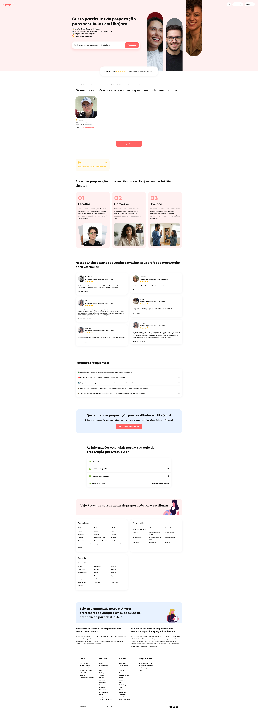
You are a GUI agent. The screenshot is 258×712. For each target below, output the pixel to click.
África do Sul (82, 563)
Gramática (168, 528)
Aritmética (152, 542)
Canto (101, 670)
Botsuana (97, 566)
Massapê (114, 537)
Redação (135, 532)
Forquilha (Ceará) (99, 537)
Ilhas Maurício (82, 572)
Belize (80, 566)
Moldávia (97, 576)
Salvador (81, 534)
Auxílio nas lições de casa (155, 538)
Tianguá (97, 544)
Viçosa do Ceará (116, 544)
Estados (82, 675)
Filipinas (113, 569)
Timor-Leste (115, 582)
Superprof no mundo (86, 670)
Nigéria (113, 576)
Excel (101, 694)
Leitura (151, 528)
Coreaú (80, 537)
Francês (101, 677)
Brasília (121, 670)
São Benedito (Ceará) (85, 544)
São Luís (96, 534)
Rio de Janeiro (123, 665)
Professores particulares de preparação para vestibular (96, 84)
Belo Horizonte (124, 675)
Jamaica (113, 572)
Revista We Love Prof (145, 663)
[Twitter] (174, 707)
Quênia (96, 579)
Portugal (81, 579)
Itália (96, 572)
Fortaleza (97, 528)
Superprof (78, 84)
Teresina (113, 534)
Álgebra (167, 542)
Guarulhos (122, 692)
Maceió (80, 531)
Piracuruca (81, 540)
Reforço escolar (170, 537)
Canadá (96, 569)
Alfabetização (170, 532)
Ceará (114, 84)
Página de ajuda (144, 668)
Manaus (121, 677)
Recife (113, 531)
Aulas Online (84, 673)
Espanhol (102, 680)
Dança (101, 697)
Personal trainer (104, 668)
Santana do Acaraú (100, 540)
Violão (101, 675)
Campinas (122, 694)
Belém (80, 528)
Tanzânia (97, 582)
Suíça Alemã (82, 582)
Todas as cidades (125, 699)
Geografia (102, 682)
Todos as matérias (105, 699)
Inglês (101, 663)
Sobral (113, 540)
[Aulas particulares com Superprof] (8, 4)
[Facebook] (171, 707)
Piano (101, 685)
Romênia (113, 579)
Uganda (80, 585)
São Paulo (122, 663)
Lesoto (80, 576)
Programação (103, 692)
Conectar (249, 4)
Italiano (102, 687)
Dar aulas (237, 4)
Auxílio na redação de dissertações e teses (139, 528)
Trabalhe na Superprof (87, 677)
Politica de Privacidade (87, 668)
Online (80, 547)
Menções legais (85, 665)
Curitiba (121, 680)
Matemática (137, 537)
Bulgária (113, 566)
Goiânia (121, 689)
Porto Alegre (123, 685)
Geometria (136, 542)
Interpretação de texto (154, 533)
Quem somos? (84, 663)
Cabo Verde (81, 569)
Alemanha (97, 563)
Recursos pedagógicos (146, 665)
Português (102, 689)
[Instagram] (177, 707)
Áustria (113, 563)
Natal (96, 531)
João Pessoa (115, 528)
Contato (141, 670)
